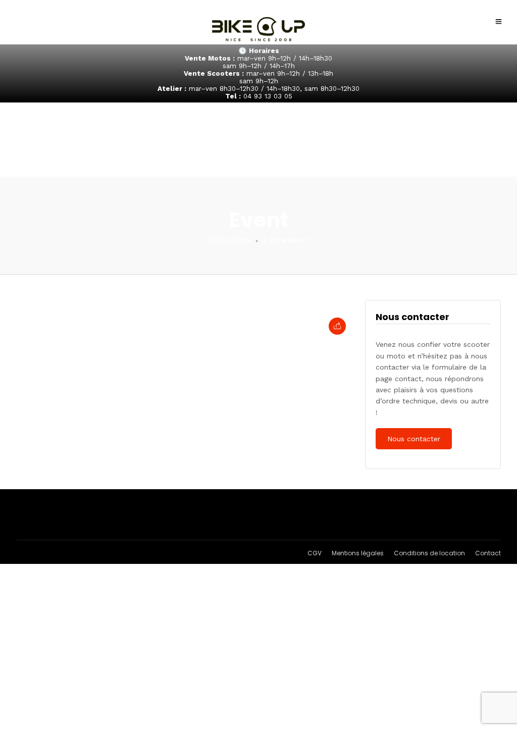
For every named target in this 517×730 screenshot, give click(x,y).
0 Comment (285, 240)
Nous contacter (413, 439)
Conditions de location (429, 553)
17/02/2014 (230, 240)
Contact (488, 553)
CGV (314, 553)
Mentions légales (358, 553)
